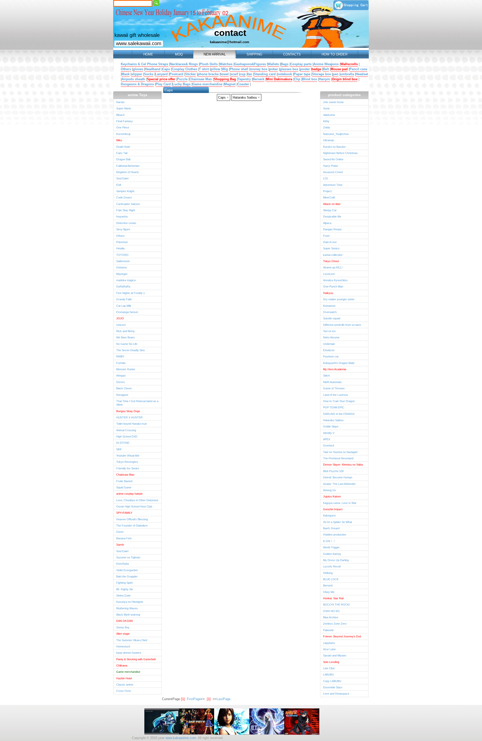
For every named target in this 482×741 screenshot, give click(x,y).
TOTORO (122, 254)
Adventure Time (332, 184)
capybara (329, 642)
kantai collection (332, 254)
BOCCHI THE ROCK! (336, 604)
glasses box (289, 69)
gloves (138, 69)
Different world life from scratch (342, 324)
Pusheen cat (330, 356)
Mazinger (122, 273)
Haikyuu (328, 292)
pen (335, 74)
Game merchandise (207, 84)
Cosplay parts (301, 64)
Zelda (326, 127)
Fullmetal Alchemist (127, 165)
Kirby (326, 121)
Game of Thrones (334, 388)
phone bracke (208, 74)
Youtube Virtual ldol (127, 455)
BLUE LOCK (330, 579)
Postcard (176, 74)
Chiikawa (121, 665)
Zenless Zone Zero (334, 623)
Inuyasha (122, 216)
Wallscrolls (349, 64)
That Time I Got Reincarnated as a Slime (137, 403)
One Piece (122, 127)
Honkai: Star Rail (333, 598)
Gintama (121, 267)
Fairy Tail (121, 153)
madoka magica (126, 280)
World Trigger (331, 547)
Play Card (163, 84)
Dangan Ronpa (332, 229)
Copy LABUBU (332, 681)
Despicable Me (332, 216)
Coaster (243, 84)
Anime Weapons (326, 64)
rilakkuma (329, 114)
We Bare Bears (125, 337)
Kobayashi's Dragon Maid (338, 362)
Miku (119, 140)
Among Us (329, 490)
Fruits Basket (124, 481)
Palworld (328, 630)
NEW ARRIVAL (215, 54)
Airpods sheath (133, 79)
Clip (297, 79)
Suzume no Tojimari (128, 557)
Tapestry (244, 79)
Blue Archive (330, 617)
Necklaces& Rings (184, 64)
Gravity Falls (124, 299)
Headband (152, 69)
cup (243, 74)
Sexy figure (123, 229)
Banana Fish (124, 538)
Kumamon (329, 305)
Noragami (122, 394)
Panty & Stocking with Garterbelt (136, 659)
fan (249, 74)
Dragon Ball (123, 159)
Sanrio (120, 544)
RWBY (120, 356)
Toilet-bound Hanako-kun (131, 423)
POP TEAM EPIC (333, 407)
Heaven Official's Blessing (132, 519)
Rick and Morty (125, 331)
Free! (326, 235)
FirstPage (194, 699)
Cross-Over (123, 690)
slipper (136, 74)
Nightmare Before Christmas (340, 153)
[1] (209, 699)
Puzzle (182, 79)
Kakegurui (329, 515)
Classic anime (124, 684)
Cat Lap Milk (123, 305)
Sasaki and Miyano (334, 655)
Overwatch (330, 312)
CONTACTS (292, 54)
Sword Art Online (333, 159)
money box (258, 69)
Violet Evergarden (127, 570)
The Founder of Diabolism (132, 525)
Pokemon (122, 242)
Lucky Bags (181, 84)
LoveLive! (329, 273)
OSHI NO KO (331, 611)
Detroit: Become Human (337, 477)
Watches (225, 64)
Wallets (273, 64)
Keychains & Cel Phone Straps (144, 64)
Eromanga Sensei (127, 312)
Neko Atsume (331, 337)
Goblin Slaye (330, 426)
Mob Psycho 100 (333, 471)
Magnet (229, 84)
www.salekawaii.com (138, 43)
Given (120, 531)
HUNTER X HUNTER (129, 417)
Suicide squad (331, 318)
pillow (215, 69)
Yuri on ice (329, 331)
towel (224, 74)
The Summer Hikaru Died (131, 640)
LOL (325, 178)
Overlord (328, 445)
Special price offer (161, 79)
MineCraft (329, 197)
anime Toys (137, 95)
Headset (362, 74)
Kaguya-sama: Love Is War (339, 502)
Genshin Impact (332, 509)
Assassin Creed (333, 172)
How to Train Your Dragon (339, 401)
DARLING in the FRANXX (338, 413)
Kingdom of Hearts (127, 172)
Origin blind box (344, 79)
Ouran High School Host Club (134, 506)
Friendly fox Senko (127, 468)
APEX (326, 439)
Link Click (329, 668)
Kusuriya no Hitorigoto (129, 601)
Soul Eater (122, 178)
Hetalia (120, 248)
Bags (284, 64)
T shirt (204, 69)
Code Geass (124, 197)
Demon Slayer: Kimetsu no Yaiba (343, 464)
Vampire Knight (125, 191)
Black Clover (124, 388)
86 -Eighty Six (124, 589)
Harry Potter (330, 165)
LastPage (223, 699)
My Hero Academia (334, 369)
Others (126, 69)
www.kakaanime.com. (180, 738)
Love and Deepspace (336, 693)
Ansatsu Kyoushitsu (335, 280)
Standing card (265, 74)
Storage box (321, 74)
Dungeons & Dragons (137, 84)
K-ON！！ (329, 541)
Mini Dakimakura (279, 79)
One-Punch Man (333, 286)
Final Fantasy (124, 121)
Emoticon (328, 350)
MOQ (179, 54)
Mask (126, 74)
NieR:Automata (332, 382)
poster (305, 69)
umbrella (347, 74)
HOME (148, 54)
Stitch (326, 375)
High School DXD (126, 436)
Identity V (328, 432)
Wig (225, 69)
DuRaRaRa (123, 286)
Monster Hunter (125, 369)
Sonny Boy (123, 627)
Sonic (326, 108)
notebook (284, 74)
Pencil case (358, 69)
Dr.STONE (122, 442)
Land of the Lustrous (335, 394)
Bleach (120, 114)
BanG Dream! (331, 528)
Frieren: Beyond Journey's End (342, 636)
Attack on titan (331, 203)
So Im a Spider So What (337, 522)
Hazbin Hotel (124, 678)
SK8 (118, 449)
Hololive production (334, 534)
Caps (166, 69)
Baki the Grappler (127, 576)
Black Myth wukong (128, 614)
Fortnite (121, 362)
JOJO (120, 318)
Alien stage (123, 633)
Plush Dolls (209, 64)
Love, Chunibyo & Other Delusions (137, 500)
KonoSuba (122, 563)
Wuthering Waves (127, 608)
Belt (326, 69)
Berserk (258, 79)
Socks (148, 74)
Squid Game (123, 487)
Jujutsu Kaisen (332, 496)
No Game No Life (126, 343)
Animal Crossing (126, 430)
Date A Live (330, 242)
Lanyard (161, 74)
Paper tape (302, 74)
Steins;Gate (123, 595)
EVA (118, 184)
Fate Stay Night (125, 210)
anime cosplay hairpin (129, 493)
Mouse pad (339, 69)
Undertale (329, 343)
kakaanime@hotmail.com (229, 42)
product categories (344, 95)
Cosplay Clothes (184, 69)
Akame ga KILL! (332, 267)
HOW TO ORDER (334, 54)
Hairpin (324, 79)
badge (316, 69)
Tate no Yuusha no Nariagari (340, 452)
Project (327, 191)
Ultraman (328, 140)
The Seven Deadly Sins (130, 350)
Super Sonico (331, 248)
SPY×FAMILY (124, 512)
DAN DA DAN (124, 620)
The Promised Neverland (338, 458)
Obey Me (328, 592)
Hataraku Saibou (333, 420)
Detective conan (126, 223)
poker (273, 69)
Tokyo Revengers (127, 461)
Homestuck (123, 646)
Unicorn (121, 324)
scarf (234, 74)
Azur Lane (329, 649)
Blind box (309, 79)
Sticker (190, 74)
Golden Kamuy (332, 553)
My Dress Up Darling (336, 560)
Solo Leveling (331, 661)
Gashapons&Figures (250, 64)
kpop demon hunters (128, 652)
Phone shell (239, 69)
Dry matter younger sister (338, 299)
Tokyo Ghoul (331, 261)
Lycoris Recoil (331, 566)
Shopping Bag (225, 79)
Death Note (123, 146)
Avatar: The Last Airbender (339, 483)
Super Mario (123, 108)
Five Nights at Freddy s (130, 292)
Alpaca (327, 223)
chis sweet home (333, 102)
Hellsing (328, 572)
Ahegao (121, 375)
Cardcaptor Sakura (128, 203)
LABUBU (328, 674)
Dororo (120, 382)
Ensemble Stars (332, 687)
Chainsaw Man (200, 79)
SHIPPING (254, 54)
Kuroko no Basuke (334, 146)
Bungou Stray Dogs (128, 411)
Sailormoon (123, 261)
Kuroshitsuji (123, 133)
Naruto (120, 102)
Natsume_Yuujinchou (336, 133)
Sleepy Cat (329, 210)
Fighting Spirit (124, 582)
